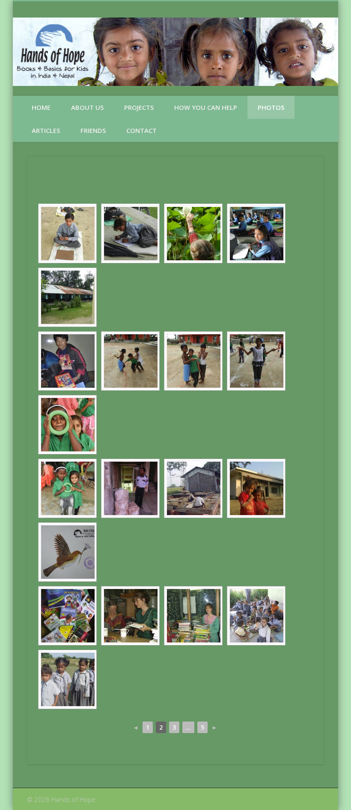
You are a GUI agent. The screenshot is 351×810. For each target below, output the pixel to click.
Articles (46, 130)
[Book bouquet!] (67, 615)
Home (41, 107)
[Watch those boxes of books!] (130, 488)
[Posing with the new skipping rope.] (256, 361)
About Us (87, 107)
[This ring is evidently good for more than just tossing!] (67, 424)
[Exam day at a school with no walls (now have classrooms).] (67, 233)
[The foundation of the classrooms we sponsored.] (193, 488)
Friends (93, 130)
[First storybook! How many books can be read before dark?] (67, 361)
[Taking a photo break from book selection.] (193, 615)
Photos (271, 107)
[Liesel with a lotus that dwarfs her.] (193, 233)
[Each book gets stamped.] (67, 552)
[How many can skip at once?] (130, 361)
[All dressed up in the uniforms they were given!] (67, 679)
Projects (139, 107)
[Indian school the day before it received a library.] (67, 297)
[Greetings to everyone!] (256, 615)
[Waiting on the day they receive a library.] (256, 233)
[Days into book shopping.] (130, 615)
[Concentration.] (130, 233)
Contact (141, 130)
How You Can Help (205, 107)
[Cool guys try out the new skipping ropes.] (193, 361)
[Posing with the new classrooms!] (256, 488)
